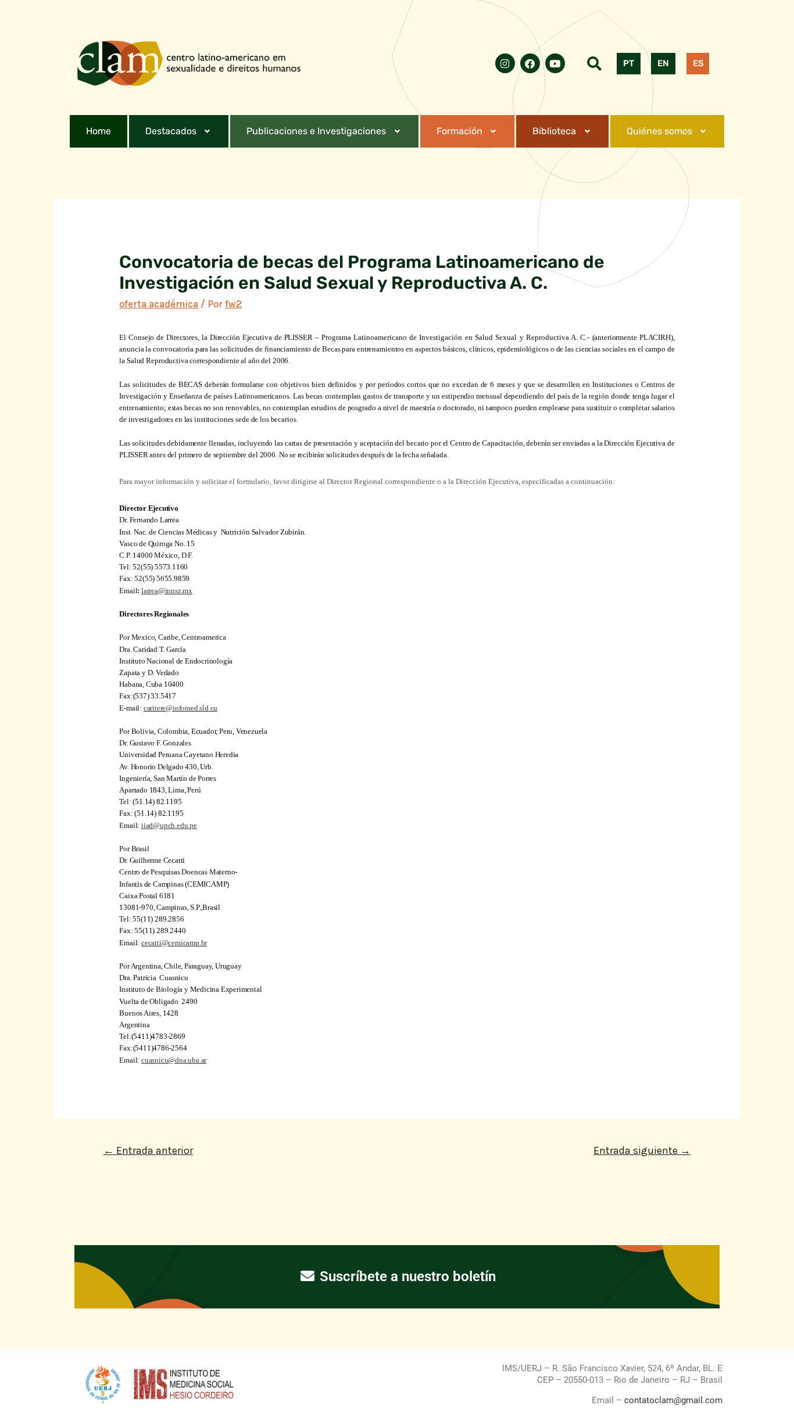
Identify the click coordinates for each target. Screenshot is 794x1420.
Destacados (170, 131)
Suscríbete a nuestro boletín (406, 1276)
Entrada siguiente (642, 1150)
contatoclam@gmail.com (672, 1400)
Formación (459, 131)
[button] (179, 131)
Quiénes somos (659, 131)
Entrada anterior (148, 1150)
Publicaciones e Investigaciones (316, 131)
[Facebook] (530, 63)
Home (98, 131)
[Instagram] (505, 63)
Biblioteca (554, 131)
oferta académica (158, 304)
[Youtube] (555, 63)
